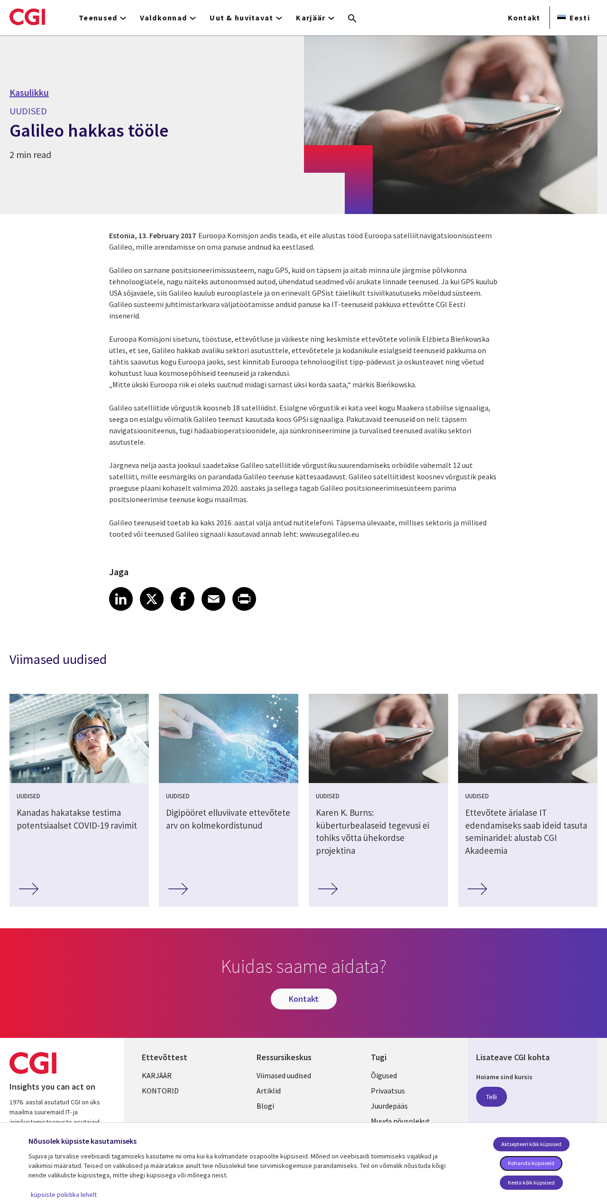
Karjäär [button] (310, 17)
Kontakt (524, 17)
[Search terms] (352, 19)
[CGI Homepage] (27, 16)
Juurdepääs (389, 1106)
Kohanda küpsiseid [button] (531, 1163)
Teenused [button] (98, 17)
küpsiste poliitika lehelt (64, 1194)
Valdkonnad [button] (163, 17)
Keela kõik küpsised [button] (531, 1182)
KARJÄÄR (157, 1075)
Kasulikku (29, 92)
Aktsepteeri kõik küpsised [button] (531, 1144)
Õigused (384, 1075)
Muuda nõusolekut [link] (400, 1121)
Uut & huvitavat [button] (241, 17)
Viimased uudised (284, 1075)
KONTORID (160, 1090)
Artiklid (269, 1090)
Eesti (580, 17)
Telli (491, 1096)
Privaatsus (388, 1090)
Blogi (265, 1106)
